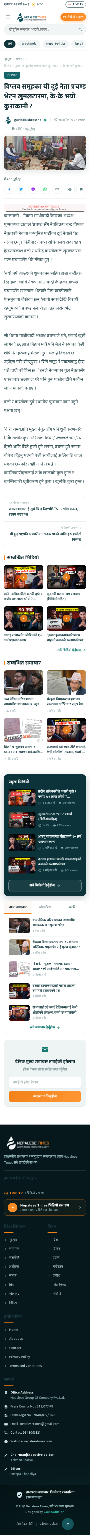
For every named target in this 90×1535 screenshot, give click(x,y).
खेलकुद (14, 1294)
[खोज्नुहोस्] (80, 29)
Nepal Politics (56, 43)
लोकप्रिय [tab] (45, 907)
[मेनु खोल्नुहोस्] (8, 17)
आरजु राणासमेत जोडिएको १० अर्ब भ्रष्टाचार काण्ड (23, 638)
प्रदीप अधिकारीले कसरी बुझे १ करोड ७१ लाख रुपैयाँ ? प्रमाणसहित (23, 599)
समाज (12, 1276)
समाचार (20, 59)
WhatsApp (45, 189)
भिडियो (13, 1303)
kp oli (79, 43)
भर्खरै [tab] (72, 907)
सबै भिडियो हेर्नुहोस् (69, 650)
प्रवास (56, 1258)
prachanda (29, 43)
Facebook (9, 189)
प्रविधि (56, 1276)
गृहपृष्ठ (7, 59)
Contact (15, 1348)
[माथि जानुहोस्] (68, 1524)
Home (13, 1330)
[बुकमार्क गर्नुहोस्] (81, 189)
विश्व (11, 1285)
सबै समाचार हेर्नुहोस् (42, 1027)
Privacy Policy (19, 1357)
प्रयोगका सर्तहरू (49, 1524)
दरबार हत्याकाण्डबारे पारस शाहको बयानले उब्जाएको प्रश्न (65, 638)
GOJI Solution (54, 1512)
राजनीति (14, 1258)
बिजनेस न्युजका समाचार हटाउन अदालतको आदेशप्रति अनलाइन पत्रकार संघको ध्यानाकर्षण (22, 754)
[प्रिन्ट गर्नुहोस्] (69, 189)
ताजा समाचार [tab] (18, 907)
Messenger (33, 189)
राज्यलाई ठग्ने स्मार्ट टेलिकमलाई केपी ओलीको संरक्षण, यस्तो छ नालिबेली (66, 752)
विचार (56, 1249)
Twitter (21, 189)
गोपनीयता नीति (24, 1524)
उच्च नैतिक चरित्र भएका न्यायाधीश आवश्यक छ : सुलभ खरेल (23, 704)
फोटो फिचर (59, 1285)
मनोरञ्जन (58, 1267)
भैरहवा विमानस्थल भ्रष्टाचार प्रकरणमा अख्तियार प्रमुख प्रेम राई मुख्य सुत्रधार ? (65, 704)
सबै (10, 43)
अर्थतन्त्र (14, 1267)
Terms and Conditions (25, 1366)
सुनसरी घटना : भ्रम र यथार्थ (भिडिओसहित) (63, 596)
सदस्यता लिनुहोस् (45, 1096)
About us (16, 1339)
